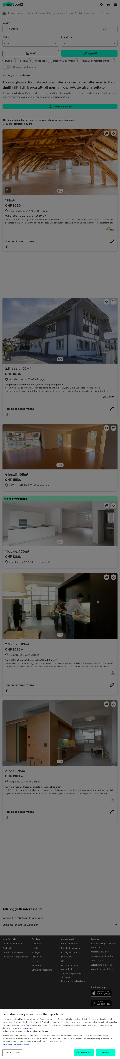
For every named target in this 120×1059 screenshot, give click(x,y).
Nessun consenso (84, 1052)
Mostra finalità (12, 1052)
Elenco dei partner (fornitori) (15, 1044)
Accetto (106, 1052)
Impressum (28, 1028)
